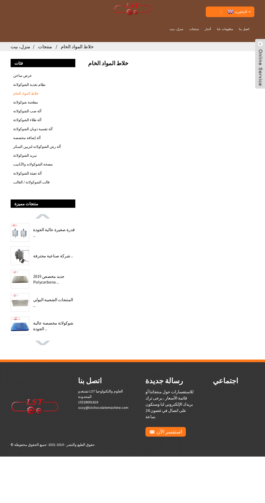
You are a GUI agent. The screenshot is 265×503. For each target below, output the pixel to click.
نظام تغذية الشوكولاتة (29, 84)
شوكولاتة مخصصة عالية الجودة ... (53, 325)
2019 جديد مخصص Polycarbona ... (48, 279)
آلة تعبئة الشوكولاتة (27, 173)
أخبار (208, 29)
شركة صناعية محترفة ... (53, 255)
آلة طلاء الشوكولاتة (27, 120)
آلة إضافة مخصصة (27, 137)
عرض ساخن (22, 75)
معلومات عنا (225, 29)
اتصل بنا (244, 29)
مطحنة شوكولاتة (25, 102)
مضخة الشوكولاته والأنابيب (33, 164)
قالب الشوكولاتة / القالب (31, 182)
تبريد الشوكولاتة (25, 155)
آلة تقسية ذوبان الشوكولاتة (33, 129)
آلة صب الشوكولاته (27, 111)
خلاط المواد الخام (77, 47)
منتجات (194, 29)
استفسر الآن (169, 432)
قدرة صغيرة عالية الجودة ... (54, 232)
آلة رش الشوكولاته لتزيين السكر (37, 146)
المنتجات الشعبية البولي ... (53, 302)
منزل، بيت (176, 29)
